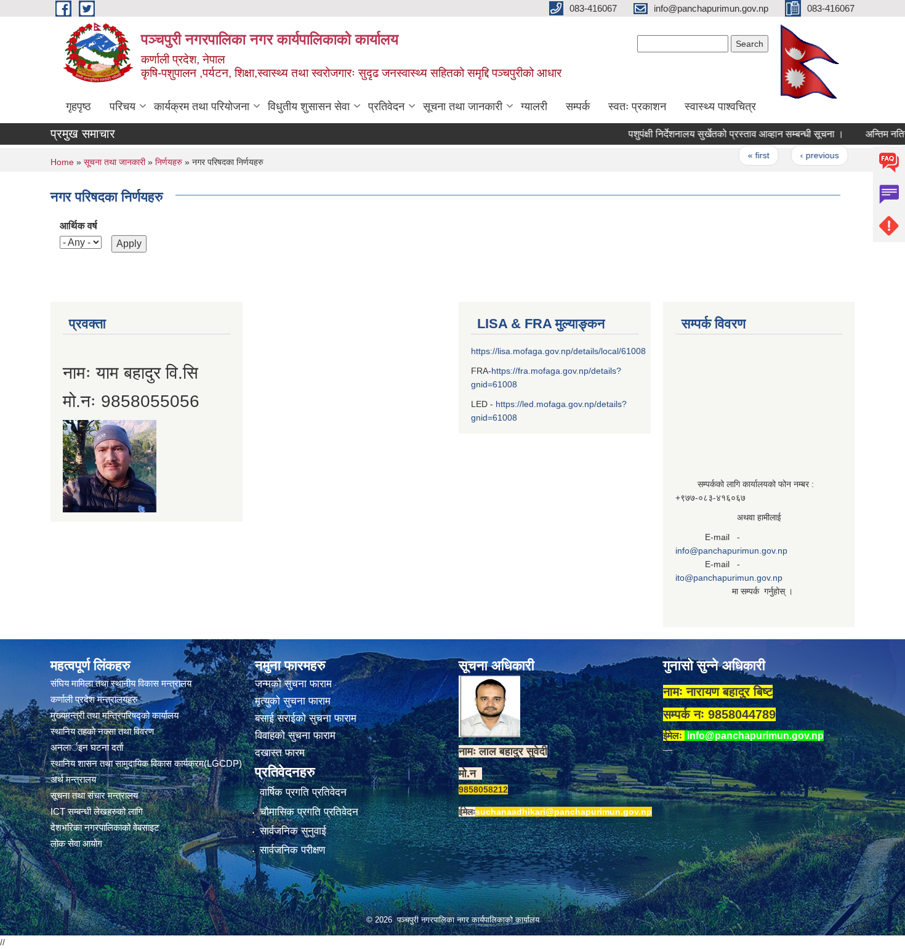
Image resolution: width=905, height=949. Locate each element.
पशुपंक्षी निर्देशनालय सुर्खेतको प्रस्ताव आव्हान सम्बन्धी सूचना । (717, 134)
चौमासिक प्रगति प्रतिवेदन (309, 812)
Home (62, 162)
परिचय (122, 106)
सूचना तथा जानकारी (462, 106)
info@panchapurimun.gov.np (731, 550)
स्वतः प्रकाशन (637, 106)
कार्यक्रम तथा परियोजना (201, 106)
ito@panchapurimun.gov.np (728, 578)
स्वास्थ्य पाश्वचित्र (720, 106)
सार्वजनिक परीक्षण (292, 850)
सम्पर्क (578, 106)
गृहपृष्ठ (78, 106)
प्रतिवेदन (386, 106)
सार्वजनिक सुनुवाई (293, 831)
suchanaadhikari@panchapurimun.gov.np (563, 812)
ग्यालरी (534, 106)
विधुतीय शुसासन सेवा (309, 106)
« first (739, 155)
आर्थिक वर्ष (78, 225)
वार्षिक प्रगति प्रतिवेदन (303, 792)
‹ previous (800, 155)
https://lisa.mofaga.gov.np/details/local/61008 (558, 351)
